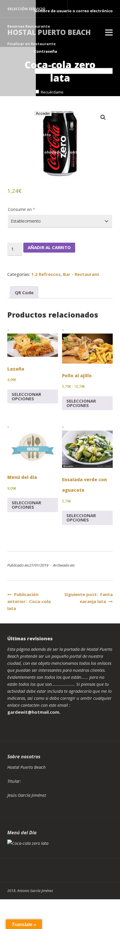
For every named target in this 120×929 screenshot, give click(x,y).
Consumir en (21, 209)
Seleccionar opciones (26, 396)
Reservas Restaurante (28, 26)
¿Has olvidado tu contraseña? (63, 152)
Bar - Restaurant (81, 274)
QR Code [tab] (24, 292)
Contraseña (45, 51)
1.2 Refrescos (46, 274)
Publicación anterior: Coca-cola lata (29, 601)
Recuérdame (52, 92)
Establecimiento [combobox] (26, 221)
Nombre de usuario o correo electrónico (73, 10)
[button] (103, 117)
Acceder (43, 113)
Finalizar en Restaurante (31, 43)
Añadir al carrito (49, 247)
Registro (42, 134)
